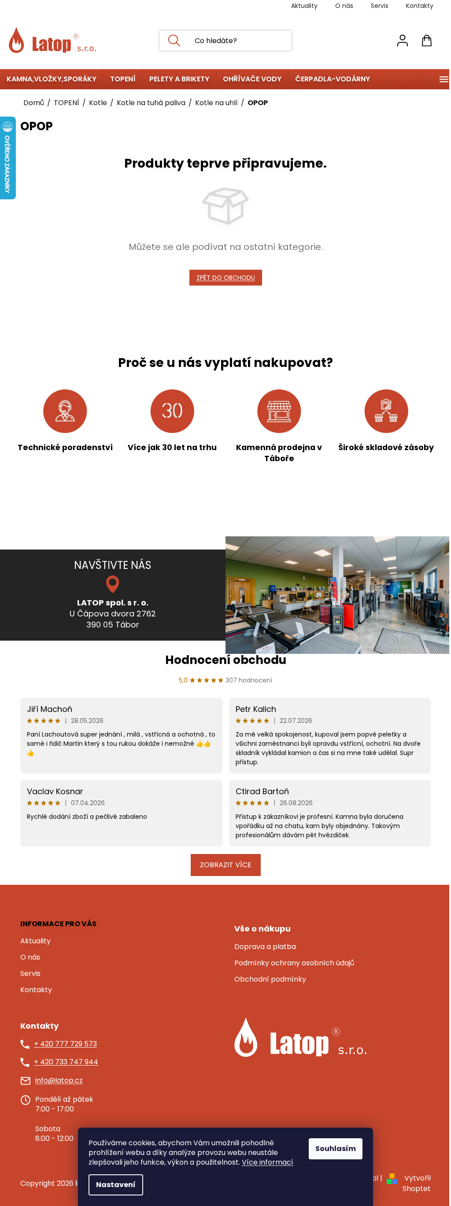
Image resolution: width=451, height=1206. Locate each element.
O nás (344, 5)
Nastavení (116, 1185)
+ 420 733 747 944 (66, 1062)
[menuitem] (51, 79)
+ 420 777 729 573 (65, 1044)
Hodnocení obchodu (225, 660)
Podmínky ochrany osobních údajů (294, 963)
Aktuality (304, 5)
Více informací (267, 1162)
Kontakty (419, 5)
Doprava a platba (265, 947)
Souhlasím (335, 1149)
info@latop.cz (59, 1080)
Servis (379, 5)
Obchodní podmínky (270, 979)
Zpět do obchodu (225, 277)
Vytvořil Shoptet (417, 1183)
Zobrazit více (225, 865)
